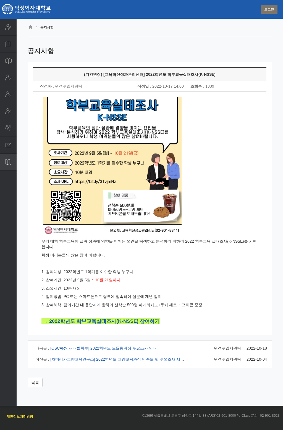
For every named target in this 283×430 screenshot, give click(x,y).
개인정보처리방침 (20, 416)
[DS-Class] (8, 128)
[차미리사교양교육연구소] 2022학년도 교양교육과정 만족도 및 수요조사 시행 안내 (121, 359)
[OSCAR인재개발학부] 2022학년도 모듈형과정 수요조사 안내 (103, 348)
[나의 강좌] (8, 44)
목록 (35, 382)
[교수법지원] (8, 77)
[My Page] (8, 27)
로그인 (269, 9)
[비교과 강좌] (8, 61)
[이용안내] (8, 162)
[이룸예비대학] (8, 94)
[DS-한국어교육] (8, 111)
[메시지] (8, 145)
